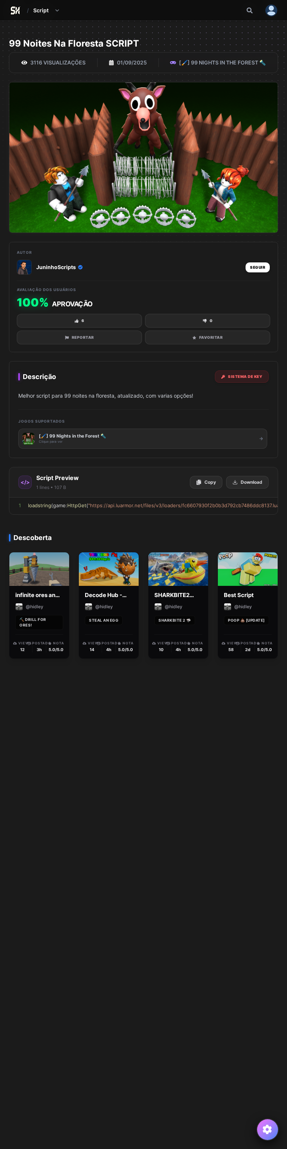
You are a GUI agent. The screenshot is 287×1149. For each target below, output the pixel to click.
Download (251, 482)
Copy (210, 482)
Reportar (83, 337)
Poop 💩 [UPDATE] (246, 620)
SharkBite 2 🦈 (174, 620)
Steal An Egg (103, 620)
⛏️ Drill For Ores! (32, 622)
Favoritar (211, 337)
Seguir (257, 267)
